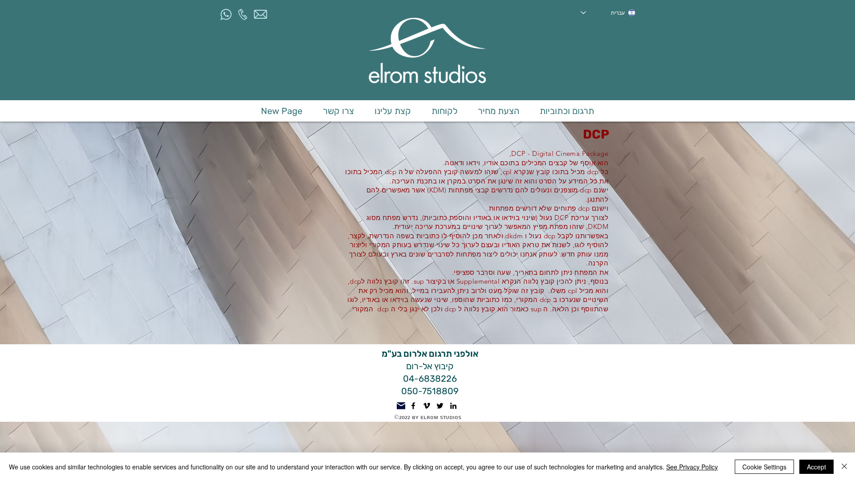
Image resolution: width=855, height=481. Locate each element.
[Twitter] (440, 405)
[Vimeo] (426, 405)
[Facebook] (413, 405)
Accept (816, 466)
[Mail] (401, 405)
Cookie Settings (764, 466)
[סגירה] (844, 467)
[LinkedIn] (453, 405)
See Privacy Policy (692, 466)
